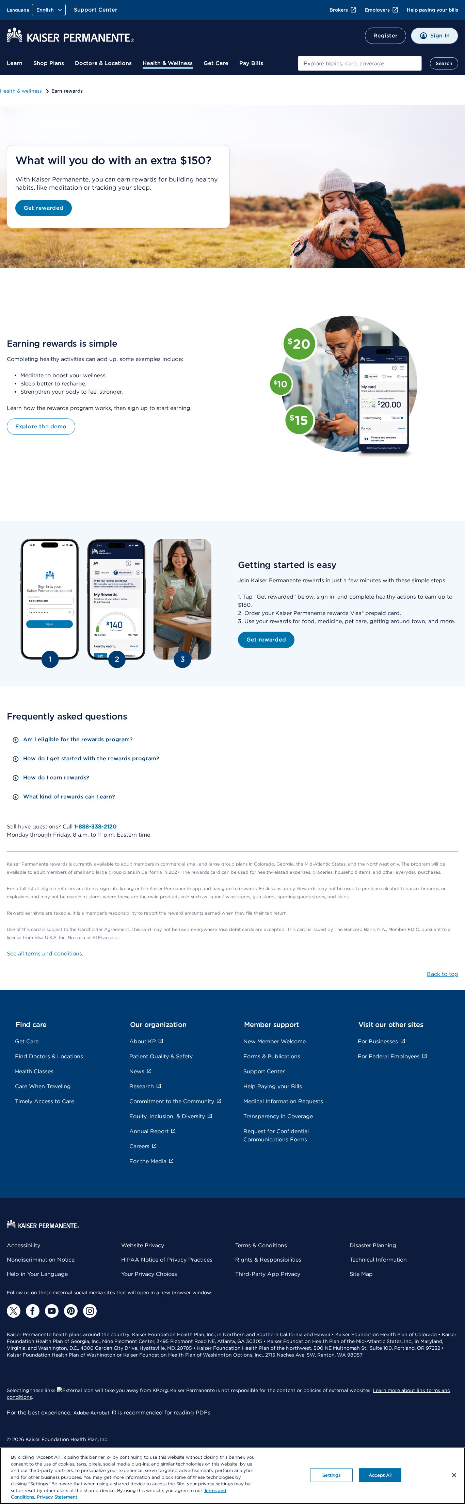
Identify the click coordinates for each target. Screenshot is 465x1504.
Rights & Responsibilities (268, 1259)
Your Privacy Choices (149, 1274)
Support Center (95, 9)
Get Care (216, 63)
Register (385, 35)
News (136, 1071)
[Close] (454, 1475)
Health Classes (34, 1071)
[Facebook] (32, 1311)
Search (444, 63)
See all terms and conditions (44, 953)
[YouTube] (52, 1311)
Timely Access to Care (44, 1101)
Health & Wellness (168, 63)
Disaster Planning (373, 1245)
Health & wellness (21, 91)
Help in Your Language (37, 1274)
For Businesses (378, 1041)
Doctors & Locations (103, 63)
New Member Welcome (274, 1041)
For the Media (147, 1161)
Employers (377, 10)
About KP (142, 1041)
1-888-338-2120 (95, 826)
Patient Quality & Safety (161, 1056)
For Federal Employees (389, 1056)
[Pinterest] (71, 1311)
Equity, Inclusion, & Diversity (167, 1116)
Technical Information (378, 1259)
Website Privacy (142, 1245)
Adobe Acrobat (91, 1412)
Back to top (442, 974)
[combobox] (360, 63)
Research (141, 1086)
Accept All (380, 1474)
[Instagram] (90, 1311)
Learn (14, 63)
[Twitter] (13, 1311)
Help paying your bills (432, 10)
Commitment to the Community (171, 1101)
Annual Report (149, 1131)
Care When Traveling (43, 1086)
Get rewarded (43, 208)
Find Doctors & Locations (49, 1056)
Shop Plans (48, 63)
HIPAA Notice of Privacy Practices (166, 1259)
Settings (331, 1474)
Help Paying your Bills (272, 1086)
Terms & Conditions (261, 1245)
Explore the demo (41, 426)
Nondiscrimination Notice (41, 1259)
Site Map (361, 1274)
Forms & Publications (271, 1056)
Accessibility (23, 1245)
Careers (139, 1146)
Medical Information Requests (283, 1101)
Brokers (339, 10)
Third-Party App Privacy (267, 1274)
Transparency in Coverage (278, 1116)
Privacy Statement (57, 1497)
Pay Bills (251, 63)
